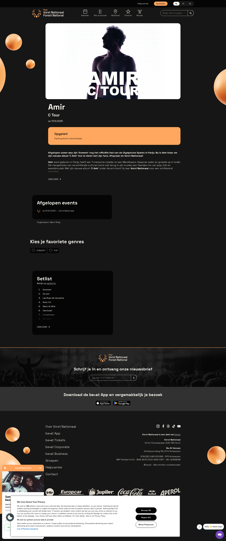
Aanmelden (160, 3)
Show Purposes (146, 524)
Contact (52, 474)
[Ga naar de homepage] (48, 13)
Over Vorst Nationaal (61, 426)
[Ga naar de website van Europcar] (71, 492)
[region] (95, 516)
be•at (177, 434)
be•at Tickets (55, 440)
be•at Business (57, 454)
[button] (10, 517)
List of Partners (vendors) (27, 529)
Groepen (52, 460)
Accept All (146, 510)
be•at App (53, 433)
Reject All (146, 517)
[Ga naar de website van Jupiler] (101, 492)
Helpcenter (143, 3)
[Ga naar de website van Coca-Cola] (131, 492)
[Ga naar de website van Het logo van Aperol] (170, 492)
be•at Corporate (58, 447)
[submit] (191, 13)
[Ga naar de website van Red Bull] (152, 492)
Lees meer (53, 178)
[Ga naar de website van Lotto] (50, 492)
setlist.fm (51, 283)
